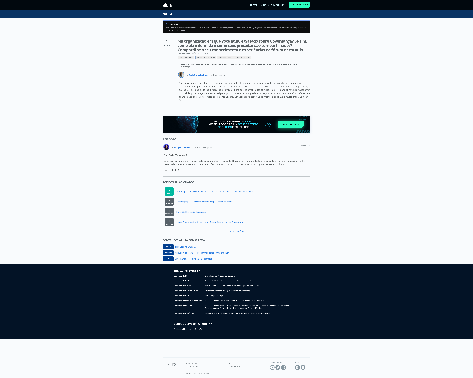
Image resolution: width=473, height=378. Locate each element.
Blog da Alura (191, 370)
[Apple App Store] (303, 367)
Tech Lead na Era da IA (185, 246)
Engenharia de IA (212, 276)
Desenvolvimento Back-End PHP (218, 306)
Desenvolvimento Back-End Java (218, 308)
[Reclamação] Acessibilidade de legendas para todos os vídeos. (204, 201)
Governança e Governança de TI (259, 64)
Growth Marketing (263, 313)
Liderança (209, 313)
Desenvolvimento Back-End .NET (246, 306)
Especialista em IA (227, 276)
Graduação (178, 329)
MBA (200, 329)
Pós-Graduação (234, 367)
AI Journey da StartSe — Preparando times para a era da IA (202, 252)
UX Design (218, 296)
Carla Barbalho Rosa (198, 75)
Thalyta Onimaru (182, 147)
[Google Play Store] (297, 367)
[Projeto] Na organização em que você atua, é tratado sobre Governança (209, 222)
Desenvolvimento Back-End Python (275, 306)
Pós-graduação (190, 329)
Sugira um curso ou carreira (197, 373)
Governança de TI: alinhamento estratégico (234, 57)
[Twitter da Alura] (277, 367)
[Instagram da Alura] (283, 367)
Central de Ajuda (192, 367)
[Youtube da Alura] (272, 367)
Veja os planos (300, 5)
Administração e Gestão (206, 57)
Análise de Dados (228, 281)
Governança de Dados (245, 281)
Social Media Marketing (245, 313)
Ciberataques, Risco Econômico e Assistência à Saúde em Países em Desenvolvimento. (215, 191)
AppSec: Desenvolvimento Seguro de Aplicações (238, 286)
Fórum (167, 14)
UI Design (209, 296)
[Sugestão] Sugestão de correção (191, 212)
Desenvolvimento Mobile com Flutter (220, 301)
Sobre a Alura (191, 363)
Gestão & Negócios (186, 57)
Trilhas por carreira (187, 271)
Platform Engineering (213, 291)
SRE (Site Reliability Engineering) (236, 291)
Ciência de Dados (212, 281)
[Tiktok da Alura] (288, 367)
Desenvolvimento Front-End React (250, 301)
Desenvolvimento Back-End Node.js (247, 308)
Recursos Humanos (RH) (224, 313)
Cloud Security (211, 286)
